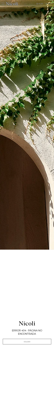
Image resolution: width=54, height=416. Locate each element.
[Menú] (4, 4)
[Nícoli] (12, 3)
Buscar (39, 4)
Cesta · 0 (48, 4)
